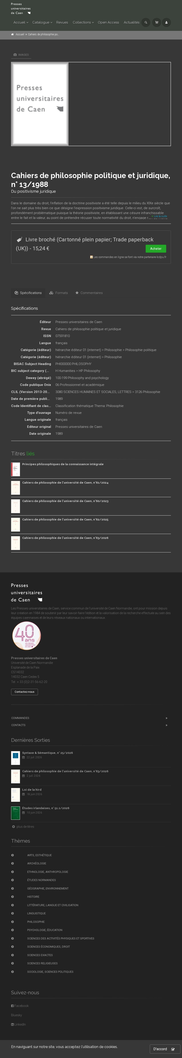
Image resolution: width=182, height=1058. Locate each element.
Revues (62, 22)
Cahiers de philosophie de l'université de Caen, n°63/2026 (65, 538)
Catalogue (40, 22)
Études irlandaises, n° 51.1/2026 (45, 808)
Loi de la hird (32, 789)
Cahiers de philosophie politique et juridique (88, 329)
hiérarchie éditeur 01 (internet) (78, 350)
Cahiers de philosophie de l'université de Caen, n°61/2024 (65, 482)
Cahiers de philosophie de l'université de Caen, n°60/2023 (65, 501)
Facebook (21, 1006)
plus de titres (25, 826)
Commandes (20, 718)
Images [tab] (23, 54)
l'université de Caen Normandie (110, 608)
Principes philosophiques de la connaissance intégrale (63, 464)
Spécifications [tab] (30, 293)
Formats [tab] (61, 293)
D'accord (160, 1049)
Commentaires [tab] (91, 293)
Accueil (19, 22)
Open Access (108, 22)
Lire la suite (160, 216)
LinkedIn (20, 1024)
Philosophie (113, 350)
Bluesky (16, 1015)
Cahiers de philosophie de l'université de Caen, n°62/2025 (65, 519)
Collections (82, 22)
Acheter (156, 248)
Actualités (131, 22)
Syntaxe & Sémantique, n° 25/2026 (47, 752)
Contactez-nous (24, 691)
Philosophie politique (140, 350)
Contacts (18, 725)
